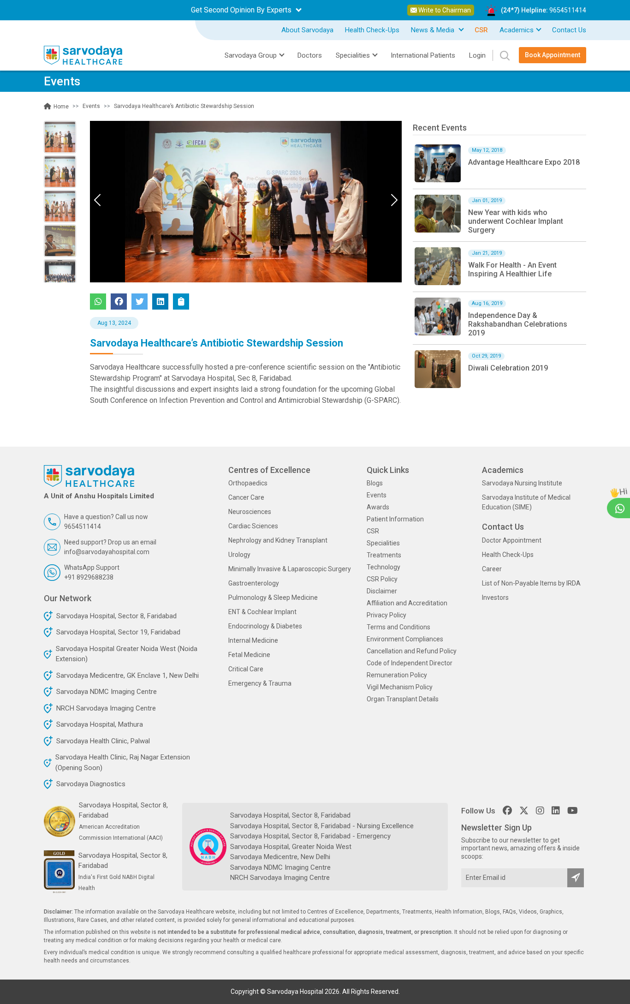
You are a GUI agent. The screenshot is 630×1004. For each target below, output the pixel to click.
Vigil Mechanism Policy (400, 687)
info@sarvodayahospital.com (106, 552)
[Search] (501, 55)
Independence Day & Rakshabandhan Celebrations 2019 (517, 324)
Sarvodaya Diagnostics (90, 784)
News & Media (433, 30)
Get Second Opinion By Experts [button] (242, 10)
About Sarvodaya (307, 30)
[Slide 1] (60, 171)
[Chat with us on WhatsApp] (619, 507)
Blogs (375, 483)
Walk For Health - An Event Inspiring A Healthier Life (512, 269)
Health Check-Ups (372, 30)
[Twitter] (139, 301)
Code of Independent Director (409, 663)
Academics (516, 30)
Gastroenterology (253, 583)
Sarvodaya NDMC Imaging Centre (106, 691)
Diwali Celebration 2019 (508, 368)
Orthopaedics (247, 483)
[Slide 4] (60, 275)
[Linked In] (160, 301)
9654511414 (567, 10)
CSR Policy (382, 579)
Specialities (383, 543)
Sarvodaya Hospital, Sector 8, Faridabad (116, 616)
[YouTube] (572, 810)
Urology (239, 554)
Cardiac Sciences (253, 526)
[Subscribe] (575, 877)
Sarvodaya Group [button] (251, 55)
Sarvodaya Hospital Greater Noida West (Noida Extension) (126, 654)
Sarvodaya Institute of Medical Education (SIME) (526, 502)
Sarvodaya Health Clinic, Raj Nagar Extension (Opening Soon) (122, 762)
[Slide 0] (60, 137)
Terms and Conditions (398, 627)
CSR (373, 531)
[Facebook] (119, 301)
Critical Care (245, 669)
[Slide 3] (60, 241)
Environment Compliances (405, 639)
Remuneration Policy (397, 675)
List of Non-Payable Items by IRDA (531, 583)
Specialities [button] (353, 55)
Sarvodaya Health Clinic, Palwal (103, 741)
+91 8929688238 (88, 577)
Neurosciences (249, 511)
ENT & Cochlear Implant (262, 612)
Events (376, 495)
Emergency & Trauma (259, 683)
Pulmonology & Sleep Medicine (273, 597)
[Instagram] (540, 810)
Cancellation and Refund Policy (412, 651)
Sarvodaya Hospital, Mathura (99, 724)
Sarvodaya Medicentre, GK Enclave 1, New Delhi (127, 675)
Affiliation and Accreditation (407, 603)
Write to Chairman (444, 10)
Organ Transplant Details (403, 699)
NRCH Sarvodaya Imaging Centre (106, 708)
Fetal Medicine (249, 654)
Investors (495, 597)
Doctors (309, 55)
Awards (378, 507)
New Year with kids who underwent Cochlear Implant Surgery (515, 221)
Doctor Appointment (511, 540)
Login (477, 55)
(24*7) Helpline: (543, 10)
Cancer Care (246, 497)
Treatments (384, 555)
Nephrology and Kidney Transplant (277, 540)
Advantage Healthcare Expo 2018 (524, 162)
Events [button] (91, 106)
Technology (383, 567)
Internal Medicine (253, 640)
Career (492, 569)
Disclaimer (382, 591)
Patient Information (395, 519)
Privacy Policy (386, 615)
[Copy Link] (181, 301)
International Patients (423, 55)
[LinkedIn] (556, 810)
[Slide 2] (60, 206)
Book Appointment (552, 55)
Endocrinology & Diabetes (265, 626)
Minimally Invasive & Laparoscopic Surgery (289, 569)
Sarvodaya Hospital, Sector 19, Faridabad (118, 632)
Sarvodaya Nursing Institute (522, 483)
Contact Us (569, 30)
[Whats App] (98, 301)
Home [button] (60, 106)
